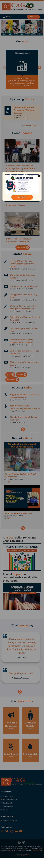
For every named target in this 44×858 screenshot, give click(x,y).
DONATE (22, 197)
